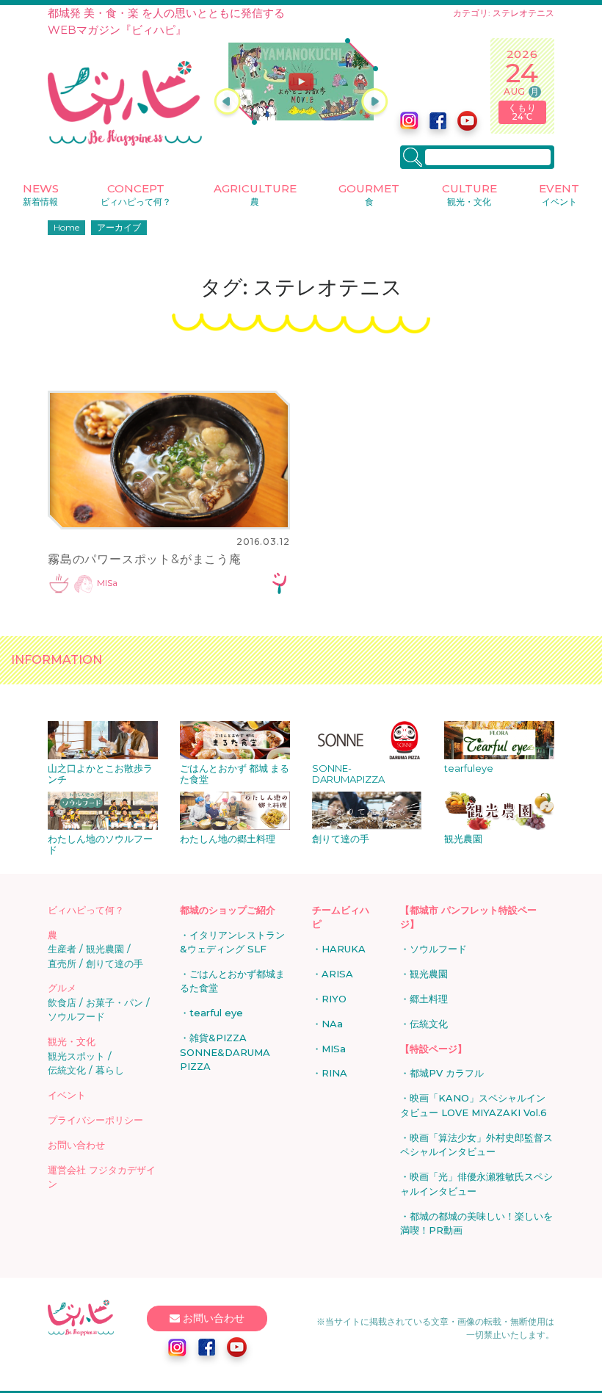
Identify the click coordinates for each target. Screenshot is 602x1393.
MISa (107, 583)
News (41, 194)
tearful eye (216, 1012)
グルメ (62, 988)
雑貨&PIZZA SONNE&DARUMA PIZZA (225, 1052)
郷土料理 (429, 999)
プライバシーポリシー (95, 1120)
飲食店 (62, 1002)
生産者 (62, 949)
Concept (136, 194)
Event (559, 194)
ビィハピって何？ (86, 910)
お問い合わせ (76, 1145)
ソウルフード (76, 1016)
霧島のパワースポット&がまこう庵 (145, 559)
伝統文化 (67, 1070)
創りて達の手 (114, 963)
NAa (332, 1024)
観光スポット (76, 1056)
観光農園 (105, 949)
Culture (469, 194)
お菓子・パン (114, 1002)
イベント (67, 1095)
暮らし (109, 1070)
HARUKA (344, 949)
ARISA (337, 974)
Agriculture (255, 194)
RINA (334, 1073)
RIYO (334, 999)
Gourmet (368, 194)
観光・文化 (71, 1041)
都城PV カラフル (447, 1073)
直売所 (62, 963)
